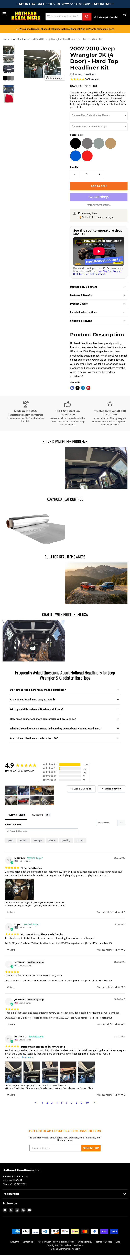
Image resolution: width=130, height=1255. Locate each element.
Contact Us (28, 1241)
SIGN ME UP (91, 1148)
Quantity (74, 167)
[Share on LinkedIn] (83, 388)
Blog (118, 1241)
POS (52, 1249)
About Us (14, 1241)
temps (38, 840)
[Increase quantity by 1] (99, 174)
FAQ (39, 1241)
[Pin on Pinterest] (88, 388)
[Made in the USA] (25, 412)
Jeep (10, 840)
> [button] (94, 1102)
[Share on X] (77, 388)
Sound (23, 840)
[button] (9, 49)
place (51, 840)
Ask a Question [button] (83, 788)
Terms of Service (104, 1241)
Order (80, 840)
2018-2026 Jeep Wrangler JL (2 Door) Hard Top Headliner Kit (34, 902)
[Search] (86, 16)
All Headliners (21, 39)
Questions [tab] (37, 814)
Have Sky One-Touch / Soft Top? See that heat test (97, 273)
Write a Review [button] (113, 788)
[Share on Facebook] (72, 388)
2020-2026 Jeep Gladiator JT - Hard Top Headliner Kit (31, 943)
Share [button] (12, 912)
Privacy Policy (51, 1241)
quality (65, 840)
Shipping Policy (85, 1241)
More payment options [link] (99, 205)
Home (6, 39)
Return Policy (67, 1241)
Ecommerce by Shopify (69, 1249)
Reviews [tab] (12, 814)
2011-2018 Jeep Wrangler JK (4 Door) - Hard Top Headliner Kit (35, 1085)
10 (87, 1102)
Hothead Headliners (84, 74)
